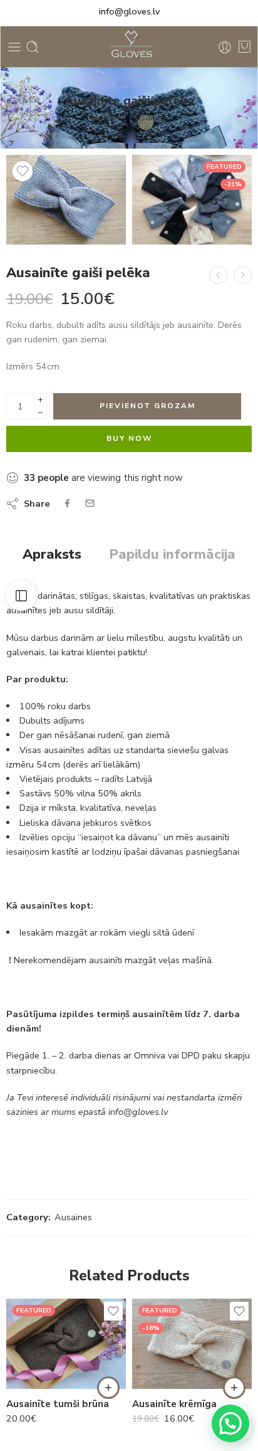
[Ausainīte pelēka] (218, 275)
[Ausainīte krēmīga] (243, 275)
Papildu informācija (172, 555)
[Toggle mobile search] (32, 47)
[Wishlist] (23, 171)
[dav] (66, 200)
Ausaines (148, 117)
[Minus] (40, 412)
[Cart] (244, 47)
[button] (108, 1387)
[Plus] (40, 399)
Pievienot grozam (147, 406)
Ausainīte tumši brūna (57, 1404)
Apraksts (52, 555)
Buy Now (129, 438)
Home (103, 117)
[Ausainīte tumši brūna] (66, 1343)
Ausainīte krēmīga (174, 1404)
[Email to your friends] (90, 503)
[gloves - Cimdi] (129, 46)
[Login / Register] (224, 47)
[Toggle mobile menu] (14, 47)
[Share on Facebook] (67, 503)
